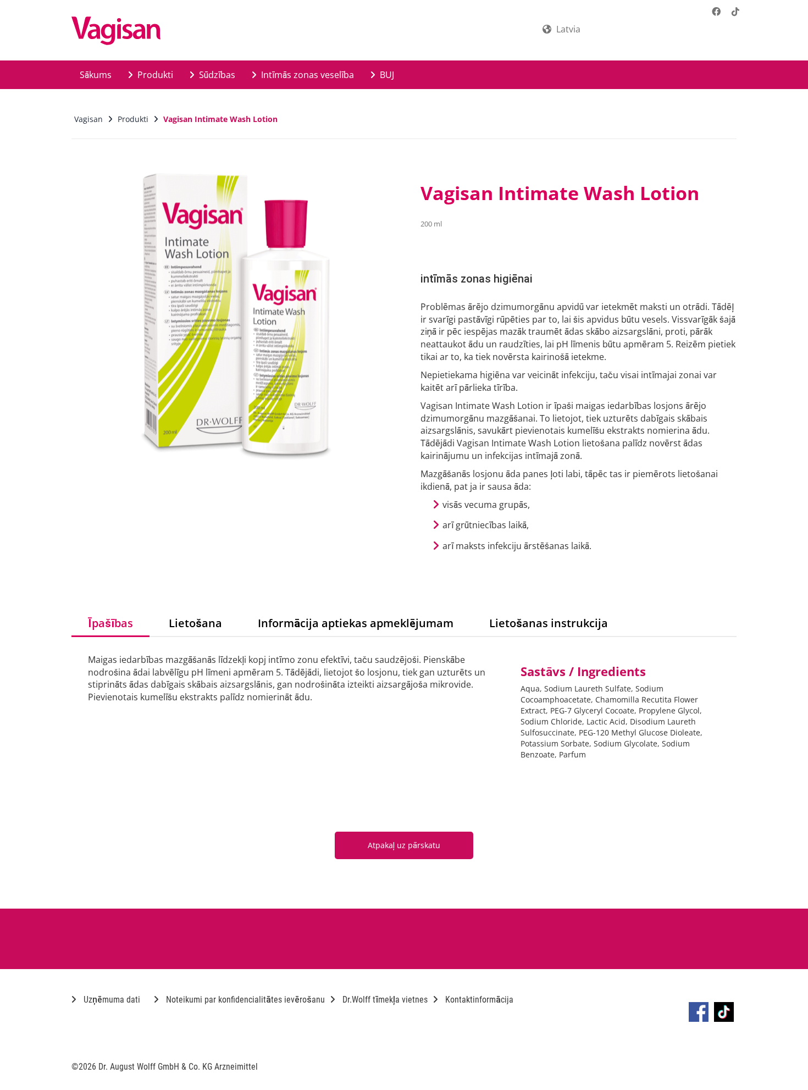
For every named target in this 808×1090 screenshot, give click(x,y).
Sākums (96, 75)
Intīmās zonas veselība (306, 75)
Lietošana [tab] (195, 623)
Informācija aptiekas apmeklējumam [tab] (355, 623)
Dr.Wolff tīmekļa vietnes (384, 999)
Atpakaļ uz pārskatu (404, 845)
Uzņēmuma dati (110, 999)
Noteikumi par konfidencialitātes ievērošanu (244, 999)
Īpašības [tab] (110, 623)
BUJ (386, 75)
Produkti (154, 75)
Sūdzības (216, 75)
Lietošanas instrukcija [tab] (548, 623)
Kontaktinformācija (478, 999)
